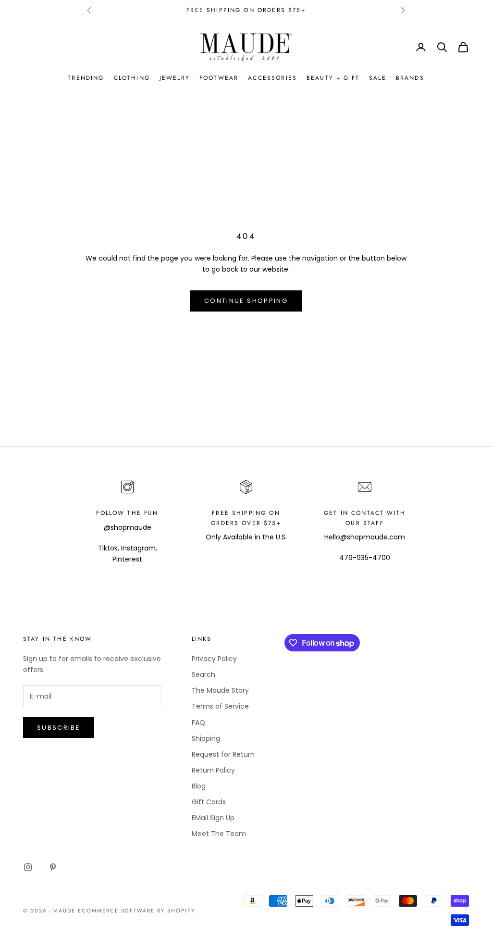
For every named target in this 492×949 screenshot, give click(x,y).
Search (203, 674)
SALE (377, 78)
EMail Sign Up (213, 818)
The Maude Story (220, 690)
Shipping (206, 738)
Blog (199, 786)
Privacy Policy (214, 658)
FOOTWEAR (218, 78)
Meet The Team (219, 833)
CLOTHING (132, 78)
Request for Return (223, 754)
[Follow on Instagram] (28, 867)
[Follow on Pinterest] (53, 867)
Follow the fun (127, 513)
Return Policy (213, 770)
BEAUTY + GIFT (333, 78)
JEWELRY (175, 78)
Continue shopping (246, 300)
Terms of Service (220, 706)
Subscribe (58, 727)
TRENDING (86, 78)
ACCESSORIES (272, 78)
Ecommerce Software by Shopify (136, 910)
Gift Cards (209, 802)
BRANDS (410, 78)
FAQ (198, 722)
